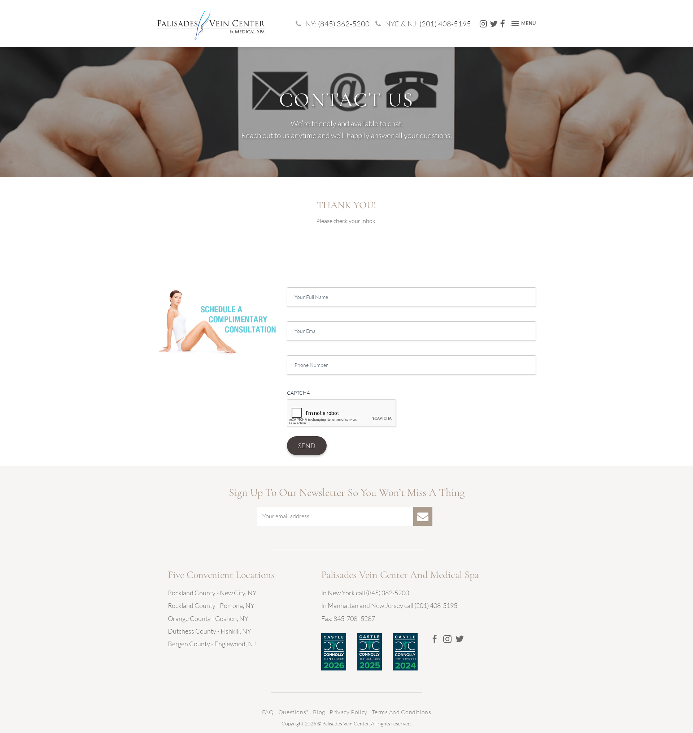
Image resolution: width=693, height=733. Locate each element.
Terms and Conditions (401, 712)
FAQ (268, 712)
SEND (306, 446)
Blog (319, 712)
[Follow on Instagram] (447, 639)
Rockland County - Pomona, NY (211, 605)
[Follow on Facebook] (435, 639)
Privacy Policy (348, 712)
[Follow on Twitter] (460, 639)
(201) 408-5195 (445, 23)
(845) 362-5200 (344, 23)
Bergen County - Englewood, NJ (212, 644)
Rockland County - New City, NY (212, 593)
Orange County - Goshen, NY (208, 618)
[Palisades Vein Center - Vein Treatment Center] (211, 23)
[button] (523, 23)
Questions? (293, 712)
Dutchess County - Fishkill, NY (209, 631)
